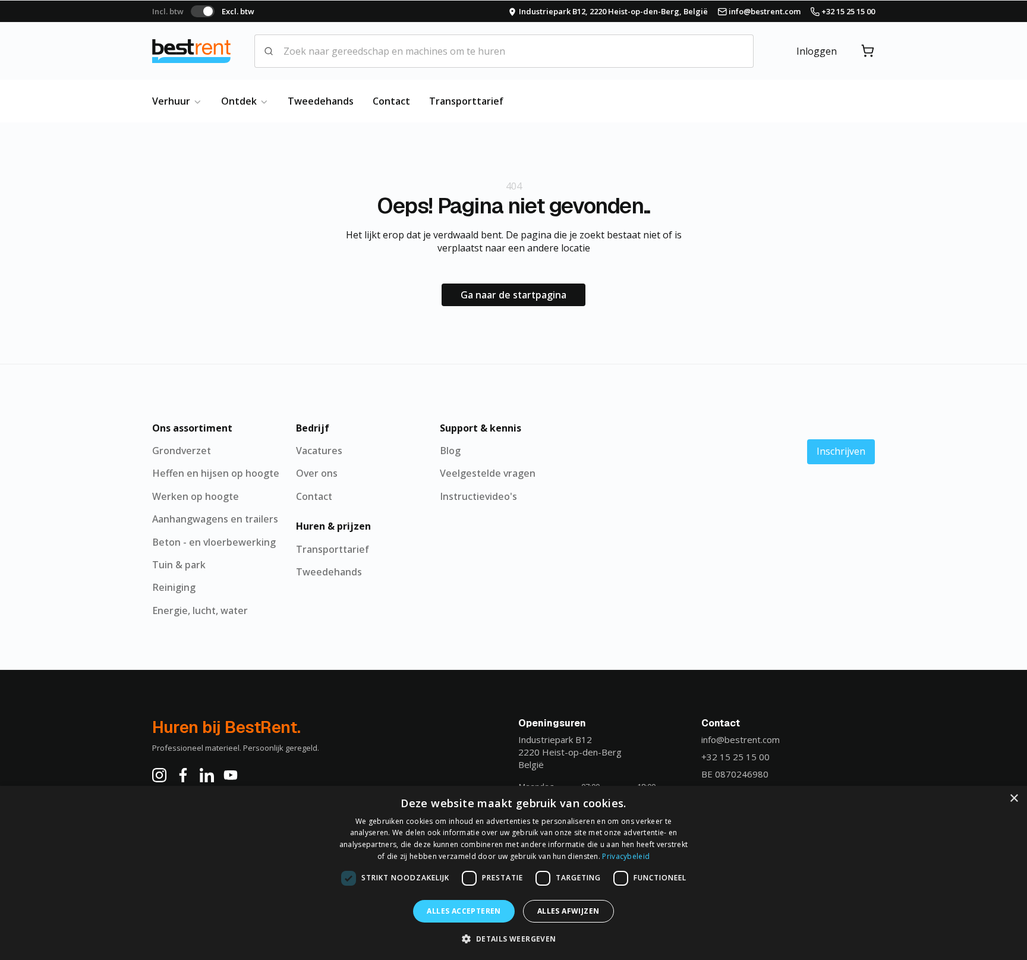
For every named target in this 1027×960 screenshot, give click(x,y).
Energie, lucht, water (200, 610)
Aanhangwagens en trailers (215, 518)
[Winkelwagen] (868, 51)
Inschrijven (841, 451)
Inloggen (816, 51)
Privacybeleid (626, 856)
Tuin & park (179, 564)
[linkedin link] (207, 774)
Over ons (317, 473)
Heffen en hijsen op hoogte (215, 473)
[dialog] (513, 873)
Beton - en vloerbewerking (214, 542)
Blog (450, 450)
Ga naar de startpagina (513, 294)
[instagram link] (159, 774)
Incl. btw (168, 11)
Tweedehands (321, 101)
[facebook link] (183, 774)
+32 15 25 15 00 (735, 757)
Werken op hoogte (195, 496)
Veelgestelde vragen (487, 473)
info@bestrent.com (740, 739)
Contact (391, 101)
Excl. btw (238, 11)
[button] (513, 938)
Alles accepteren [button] (463, 911)
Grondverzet (181, 450)
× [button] (1013, 798)
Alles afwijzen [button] (568, 911)
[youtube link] (230, 774)
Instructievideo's (478, 496)
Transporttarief (466, 101)
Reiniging (174, 587)
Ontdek (240, 101)
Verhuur (172, 101)
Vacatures (319, 450)
